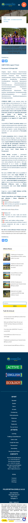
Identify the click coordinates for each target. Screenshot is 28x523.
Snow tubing (14, 448)
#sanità (17, 205)
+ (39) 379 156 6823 (15, 463)
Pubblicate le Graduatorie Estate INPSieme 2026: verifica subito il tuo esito (18, 256)
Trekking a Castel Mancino (14, 436)
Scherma (14, 421)
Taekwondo (14, 424)
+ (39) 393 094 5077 (15, 459)
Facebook (14, 478)
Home (5, 17)
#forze (5, 205)
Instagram (14, 480)
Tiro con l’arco (14, 427)
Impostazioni (19, 520)
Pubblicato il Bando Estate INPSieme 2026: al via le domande (17, 265)
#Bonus (11, 202)
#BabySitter (21, 198)
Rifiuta (11, 520)
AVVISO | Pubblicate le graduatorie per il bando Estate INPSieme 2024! (18, 283)
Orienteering (14, 412)
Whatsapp (14, 482)
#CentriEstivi (5, 200)
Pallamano (14, 418)
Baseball (14, 400)
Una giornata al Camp (14, 451)
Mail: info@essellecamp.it (14, 468)
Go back (14, 409)
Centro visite (14, 439)
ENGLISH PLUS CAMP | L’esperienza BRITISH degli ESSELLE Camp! (17, 293)
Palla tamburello (14, 415)
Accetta (4, 520)
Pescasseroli (14, 445)
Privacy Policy (4, 512)
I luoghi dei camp (14, 442)
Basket (14, 403)
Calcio (14, 406)
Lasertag (14, 433)
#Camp (12, 209)
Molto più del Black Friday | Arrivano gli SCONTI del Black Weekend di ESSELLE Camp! (13, 323)
